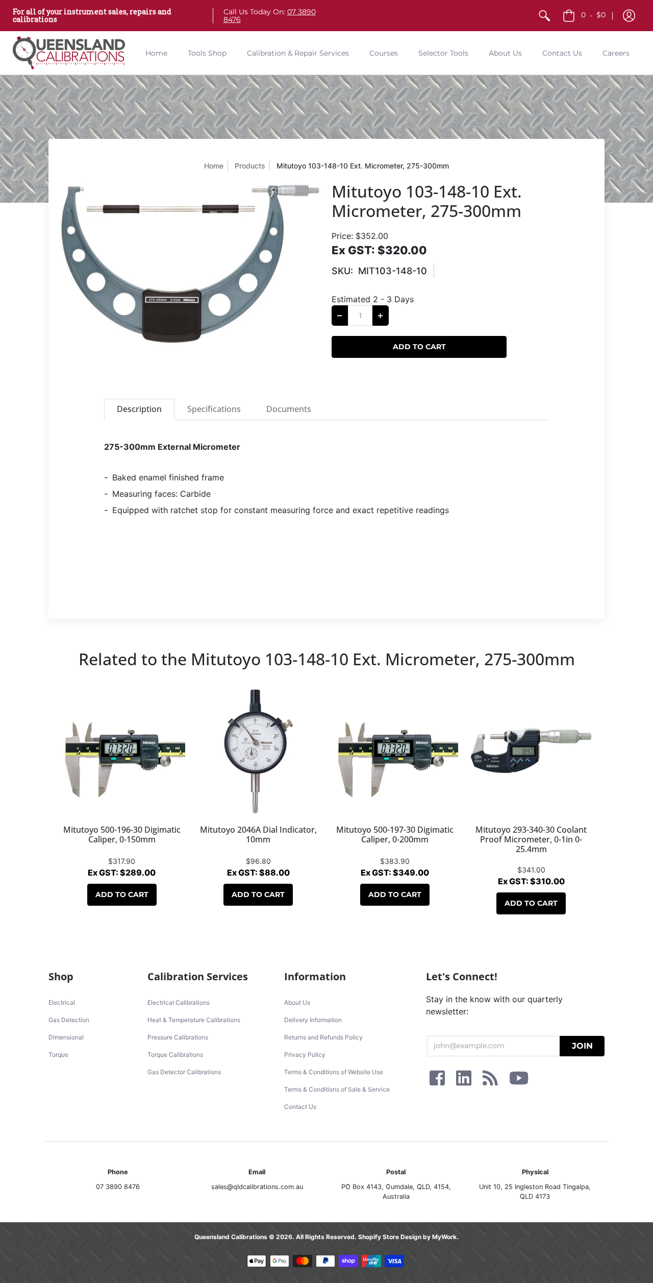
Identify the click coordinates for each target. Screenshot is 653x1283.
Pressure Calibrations (177, 1037)
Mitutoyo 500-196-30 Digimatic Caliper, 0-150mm (122, 834)
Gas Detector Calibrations (184, 1072)
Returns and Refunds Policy (323, 1037)
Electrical (61, 1002)
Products (250, 165)
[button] (629, 16)
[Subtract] (340, 315)
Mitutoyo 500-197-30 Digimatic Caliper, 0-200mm (395, 834)
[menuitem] (544, 16)
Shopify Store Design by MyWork (407, 1237)
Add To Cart (121, 894)
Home (213, 165)
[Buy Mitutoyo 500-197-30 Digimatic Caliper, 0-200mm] (395, 751)
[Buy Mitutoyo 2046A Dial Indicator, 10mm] (258, 751)
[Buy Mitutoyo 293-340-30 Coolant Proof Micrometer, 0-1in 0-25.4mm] (531, 751)
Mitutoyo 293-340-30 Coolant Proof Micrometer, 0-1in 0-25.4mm (531, 839)
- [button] (593, 14)
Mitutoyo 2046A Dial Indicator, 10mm (258, 834)
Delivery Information (313, 1020)
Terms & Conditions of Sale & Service (337, 1089)
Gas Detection (68, 1020)
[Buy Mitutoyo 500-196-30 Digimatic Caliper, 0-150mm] (122, 751)
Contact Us (300, 1106)
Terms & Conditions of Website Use (333, 1072)
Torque (58, 1054)
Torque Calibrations (175, 1054)
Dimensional (66, 1037)
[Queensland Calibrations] (69, 53)
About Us (297, 1002)
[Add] (380, 315)
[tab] (139, 409)
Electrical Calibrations (178, 1002)
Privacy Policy (304, 1054)
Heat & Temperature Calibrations (193, 1020)
